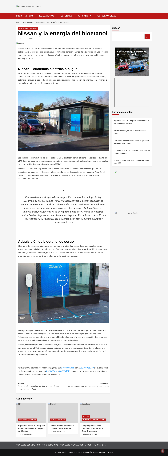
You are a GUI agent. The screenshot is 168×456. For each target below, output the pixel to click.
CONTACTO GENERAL (25, 445)
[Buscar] (147, 36)
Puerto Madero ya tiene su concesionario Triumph (130, 132)
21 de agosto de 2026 (26, 434)
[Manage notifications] (162, 451)
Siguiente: (88, 384)
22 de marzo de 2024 (26, 39)
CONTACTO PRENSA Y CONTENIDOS (75, 445)
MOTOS (53, 419)
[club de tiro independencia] (132, 188)
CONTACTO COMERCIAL (47, 445)
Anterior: (38, 386)
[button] (150, 16)
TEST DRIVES (66, 16)
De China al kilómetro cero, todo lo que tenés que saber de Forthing (131, 142)
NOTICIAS (29, 16)
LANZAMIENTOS (46, 16)
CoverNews (96, 452)
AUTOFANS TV (84, 16)
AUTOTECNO (23, 28)
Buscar (116, 28)
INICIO (19, 16)
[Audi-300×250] (132, 62)
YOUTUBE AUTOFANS (106, 16)
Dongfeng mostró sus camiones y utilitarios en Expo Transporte (93, 428)
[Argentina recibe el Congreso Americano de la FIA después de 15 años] (31, 413)
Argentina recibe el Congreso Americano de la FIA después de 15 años (31, 428)
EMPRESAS (23, 419)
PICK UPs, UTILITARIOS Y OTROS (94, 419)
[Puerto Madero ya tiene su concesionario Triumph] (63, 413)
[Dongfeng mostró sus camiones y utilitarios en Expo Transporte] (95, 413)
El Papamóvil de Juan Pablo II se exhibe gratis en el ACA (131, 162)
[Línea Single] (132, 226)
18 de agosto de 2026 (90, 434)
